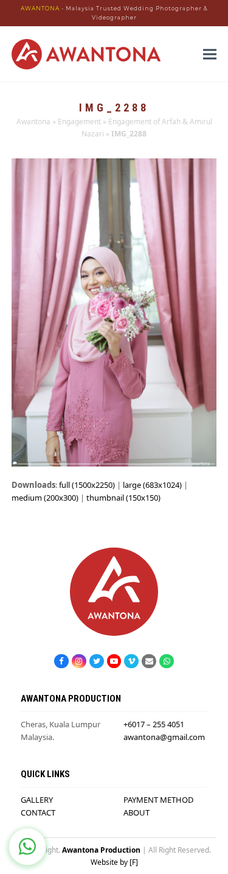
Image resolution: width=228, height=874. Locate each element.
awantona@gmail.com (164, 736)
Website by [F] (114, 862)
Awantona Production (101, 850)
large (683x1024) (152, 484)
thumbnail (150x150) (123, 497)
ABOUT (136, 812)
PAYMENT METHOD (158, 799)
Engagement (79, 121)
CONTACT (38, 812)
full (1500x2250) (87, 484)
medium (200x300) (45, 497)
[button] (209, 54)
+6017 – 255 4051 (153, 724)
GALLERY (37, 799)
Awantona (33, 121)
